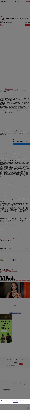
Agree (15, 402)
